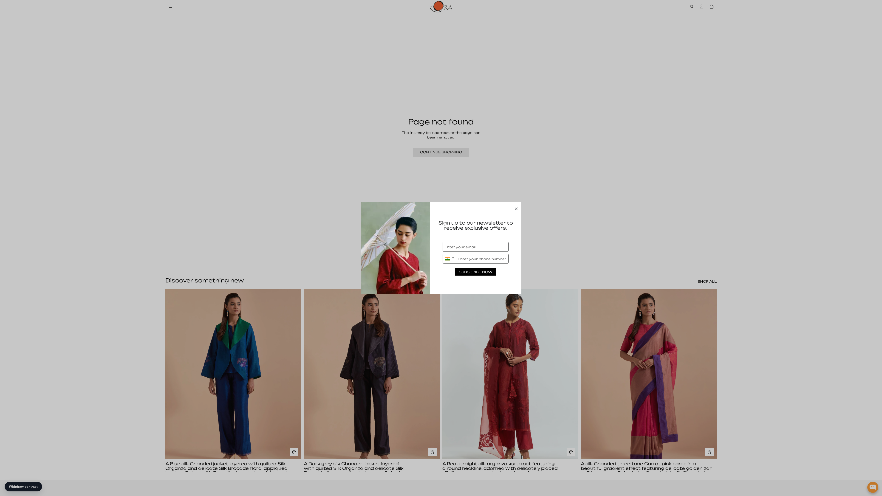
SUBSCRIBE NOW (475, 272)
